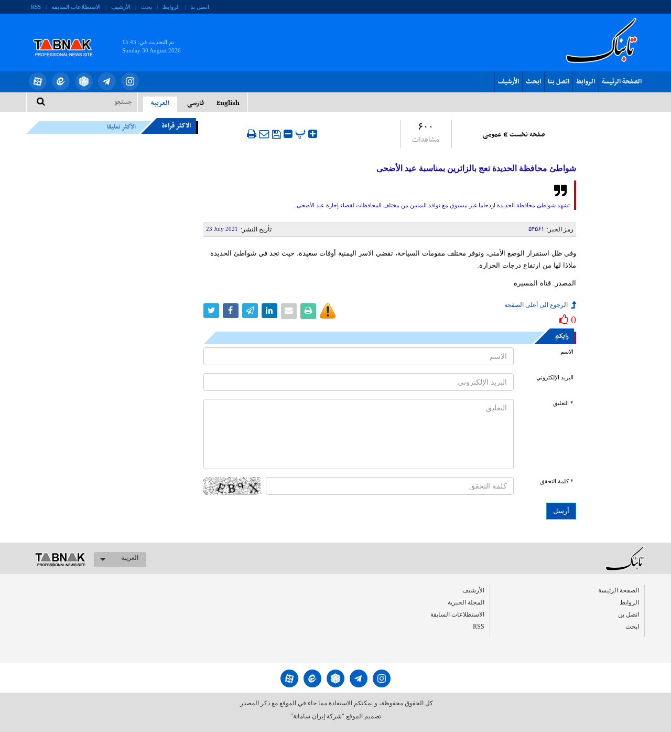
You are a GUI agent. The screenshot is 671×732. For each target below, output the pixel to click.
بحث (146, 7)
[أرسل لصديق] (264, 133)
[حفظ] (276, 134)
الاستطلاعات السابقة (76, 7)
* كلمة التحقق (556, 481)
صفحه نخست (527, 135)
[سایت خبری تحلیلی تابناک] (69, 36)
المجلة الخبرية (466, 602)
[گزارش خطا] (328, 311)
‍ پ (301, 132)
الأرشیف (121, 7)
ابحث (533, 82)
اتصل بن (628, 614)
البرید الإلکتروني (554, 377)
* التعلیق (563, 403)
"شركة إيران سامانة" (317, 716)
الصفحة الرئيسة (622, 82)
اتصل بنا (199, 7)
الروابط (171, 7)
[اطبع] (251, 133)
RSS (36, 7)
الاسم (566, 352)
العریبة (129, 557)
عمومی (492, 135)
